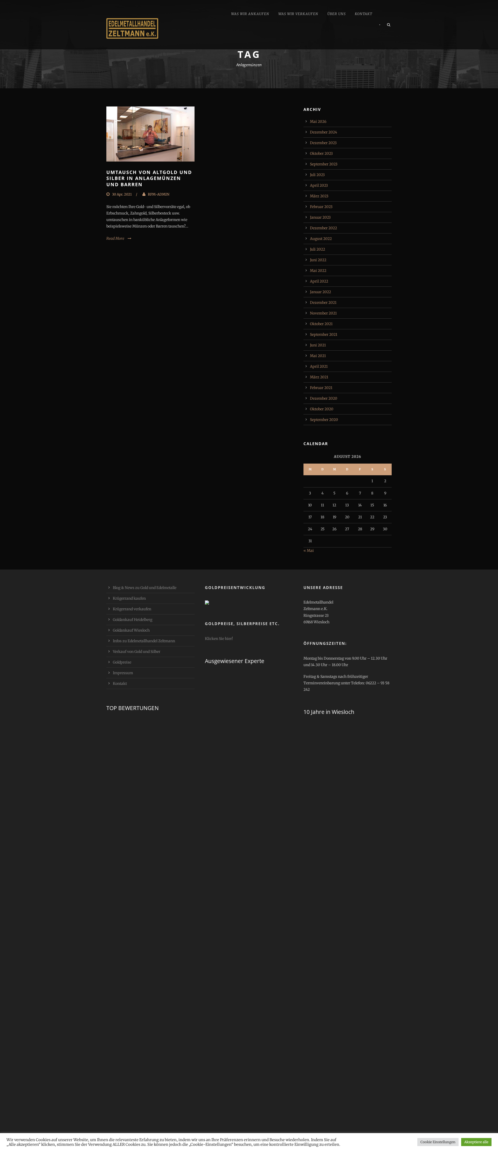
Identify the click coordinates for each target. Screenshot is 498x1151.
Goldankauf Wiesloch (131, 630)
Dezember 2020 (323, 398)
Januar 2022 (320, 292)
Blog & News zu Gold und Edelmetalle (144, 587)
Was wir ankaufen (250, 14)
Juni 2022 (318, 260)
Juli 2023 (317, 174)
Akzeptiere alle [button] (476, 1142)
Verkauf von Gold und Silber (136, 651)
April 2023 (319, 185)
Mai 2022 (318, 270)
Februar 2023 (321, 206)
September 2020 (324, 419)
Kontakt (363, 14)
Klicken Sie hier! (219, 638)
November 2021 (323, 313)
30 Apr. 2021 (122, 194)
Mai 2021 (318, 355)
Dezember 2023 (323, 142)
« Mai (308, 550)
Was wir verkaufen (298, 14)
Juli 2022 (317, 249)
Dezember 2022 (323, 228)
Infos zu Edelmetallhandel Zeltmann (144, 641)
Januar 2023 (320, 217)
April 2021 (319, 366)
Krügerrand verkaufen (132, 609)
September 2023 (323, 164)
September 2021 (323, 334)
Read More (115, 238)
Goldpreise (122, 662)
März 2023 (319, 196)
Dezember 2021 (323, 302)
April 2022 (319, 281)
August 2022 (321, 238)
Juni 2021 (318, 345)
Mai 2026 (318, 121)
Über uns (336, 14)
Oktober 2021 (321, 324)
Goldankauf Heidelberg (132, 619)
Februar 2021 (321, 387)
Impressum (123, 673)
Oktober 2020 (321, 409)
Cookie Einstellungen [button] (437, 1142)
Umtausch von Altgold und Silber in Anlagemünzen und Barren (149, 178)
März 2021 (319, 377)
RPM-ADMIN (158, 194)
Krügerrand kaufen (129, 598)
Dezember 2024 (323, 132)
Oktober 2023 (321, 153)
